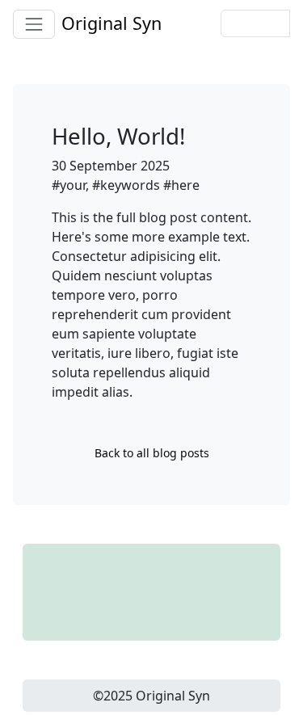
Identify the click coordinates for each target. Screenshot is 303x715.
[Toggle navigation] (34, 24)
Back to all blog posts (152, 453)
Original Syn (111, 23)
